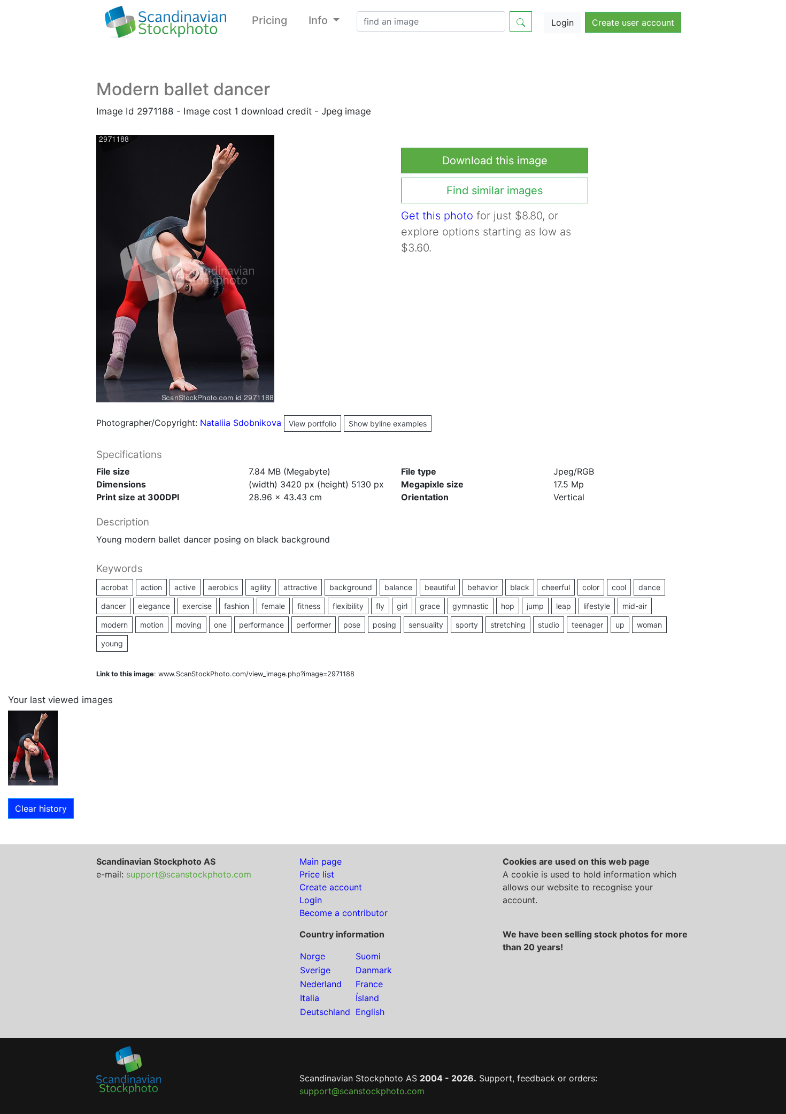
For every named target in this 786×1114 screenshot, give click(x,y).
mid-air (634, 606)
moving (189, 624)
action (151, 587)
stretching (508, 624)
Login (562, 22)
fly (380, 606)
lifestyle (596, 606)
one (220, 624)
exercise (197, 606)
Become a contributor (343, 912)
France (369, 984)
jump (535, 606)
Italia (309, 998)
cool (619, 587)
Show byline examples (388, 423)
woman (649, 624)
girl (402, 606)
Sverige (315, 970)
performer (313, 624)
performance (261, 624)
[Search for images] (521, 21)
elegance (154, 606)
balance (398, 587)
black (519, 587)
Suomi (368, 956)
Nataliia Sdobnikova (268, 422)
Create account (330, 887)
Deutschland (325, 1011)
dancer (113, 606)
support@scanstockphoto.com (188, 874)
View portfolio (312, 423)
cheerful (556, 587)
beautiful (440, 587)
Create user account (633, 22)
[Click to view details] (33, 747)
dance (649, 587)
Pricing (269, 20)
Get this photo (437, 215)
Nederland (321, 984)
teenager (587, 624)
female (273, 606)
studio (548, 624)
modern (114, 624)
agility (260, 587)
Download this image (495, 160)
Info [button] (319, 20)
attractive (300, 587)
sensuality (426, 624)
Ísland (367, 998)
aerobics (223, 587)
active (185, 587)
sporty (467, 624)
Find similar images (494, 190)
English (370, 1011)
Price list (316, 874)
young (112, 643)
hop (507, 606)
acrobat (114, 587)
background (350, 587)
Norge (312, 956)
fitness (308, 606)
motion (152, 624)
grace (430, 606)
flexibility (348, 606)
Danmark (374, 970)
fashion (236, 606)
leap (563, 606)
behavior (482, 587)
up (620, 624)
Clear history (41, 808)
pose (351, 624)
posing (384, 624)
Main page (320, 861)
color (590, 587)
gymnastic (470, 606)
